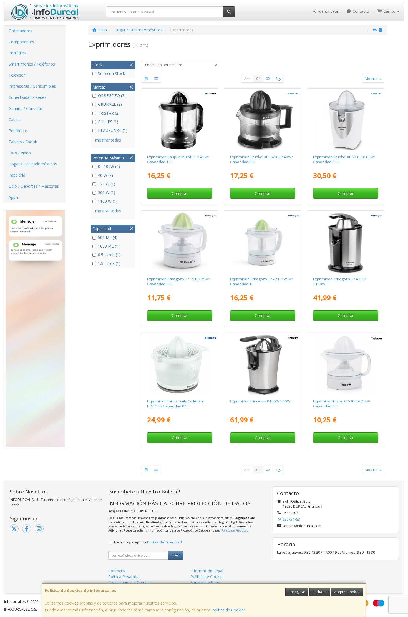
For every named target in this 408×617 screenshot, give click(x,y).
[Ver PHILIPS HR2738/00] (180, 364)
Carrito (389, 11)
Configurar (296, 592)
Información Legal (206, 570)
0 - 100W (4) (109, 166)
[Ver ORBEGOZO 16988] (263, 242)
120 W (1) (106, 184)
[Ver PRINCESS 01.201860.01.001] (263, 364)
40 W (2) (105, 175)
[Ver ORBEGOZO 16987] (180, 242)
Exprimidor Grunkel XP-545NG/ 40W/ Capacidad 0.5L (261, 159)
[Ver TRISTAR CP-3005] (346, 364)
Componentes (21, 41)
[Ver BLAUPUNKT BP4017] (180, 120)
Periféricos (18, 130)
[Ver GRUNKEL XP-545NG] (263, 120)
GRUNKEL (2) (110, 104)
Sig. (278, 78)
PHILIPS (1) (108, 121)
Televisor (17, 75)
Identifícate (327, 11)
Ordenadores (20, 30)
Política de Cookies (228, 610)
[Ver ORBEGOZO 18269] (346, 242)
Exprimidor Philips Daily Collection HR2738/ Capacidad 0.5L (175, 403)
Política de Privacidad (234, 530)
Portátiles (17, 53)
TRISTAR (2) (109, 113)
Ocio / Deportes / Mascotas (34, 186)
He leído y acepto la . (148, 542)
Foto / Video (20, 152)
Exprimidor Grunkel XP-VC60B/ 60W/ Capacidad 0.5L (344, 159)
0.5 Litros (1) (109, 254)
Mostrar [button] (372, 78)
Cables (15, 119)
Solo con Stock (111, 73)
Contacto (360, 11)
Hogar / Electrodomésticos (33, 164)
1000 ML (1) (109, 246)
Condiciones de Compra (129, 582)
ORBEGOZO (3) (112, 95)
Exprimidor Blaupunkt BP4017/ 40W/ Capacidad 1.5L (178, 159)
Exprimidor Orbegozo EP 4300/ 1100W (339, 281)
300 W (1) (106, 192)
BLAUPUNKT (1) (112, 130)
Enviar (175, 555)
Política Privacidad (124, 576)
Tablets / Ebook (23, 141)
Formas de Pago (205, 582)
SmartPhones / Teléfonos (32, 64)
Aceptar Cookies (347, 592)
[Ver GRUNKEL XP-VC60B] (346, 120)
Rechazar (320, 592)
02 (268, 78)
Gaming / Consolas (26, 108)
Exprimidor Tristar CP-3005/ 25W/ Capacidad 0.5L (341, 403)
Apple (14, 197)
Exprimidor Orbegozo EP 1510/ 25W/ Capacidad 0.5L (178, 281)
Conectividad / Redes (27, 97)
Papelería (17, 175)
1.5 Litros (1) (109, 263)
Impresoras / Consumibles (32, 86)
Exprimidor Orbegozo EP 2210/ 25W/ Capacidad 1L (261, 281)
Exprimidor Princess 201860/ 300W (260, 401)
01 (258, 78)
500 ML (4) (107, 237)
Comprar (180, 193)
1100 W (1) (107, 201)
